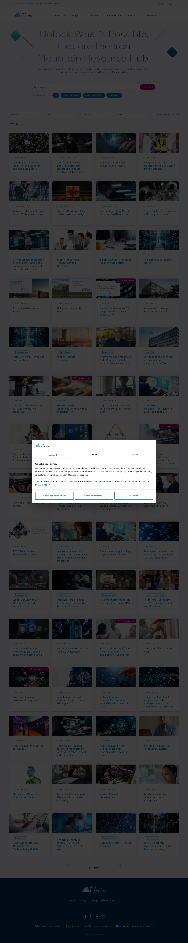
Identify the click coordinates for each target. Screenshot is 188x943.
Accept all (133, 495)
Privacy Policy (42, 484)
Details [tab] (94, 454)
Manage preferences (92, 495)
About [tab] (135, 454)
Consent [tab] (53, 455)
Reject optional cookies (54, 495)
